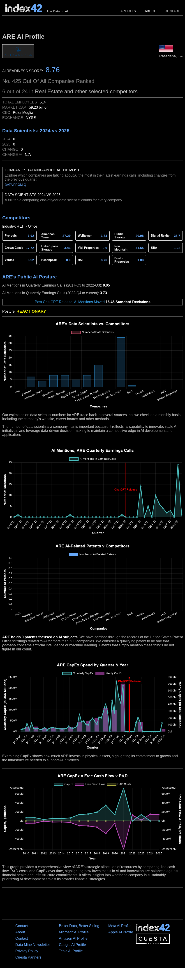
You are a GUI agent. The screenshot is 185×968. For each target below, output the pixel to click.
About (150, 11)
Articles (128, 11)
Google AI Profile (72, 945)
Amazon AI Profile (73, 938)
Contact (172, 11)
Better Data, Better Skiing (79, 926)
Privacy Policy (26, 951)
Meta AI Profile (120, 926)
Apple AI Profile (120, 932)
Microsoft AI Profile (74, 932)
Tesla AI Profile (71, 951)
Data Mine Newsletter (32, 945)
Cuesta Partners (28, 957)
